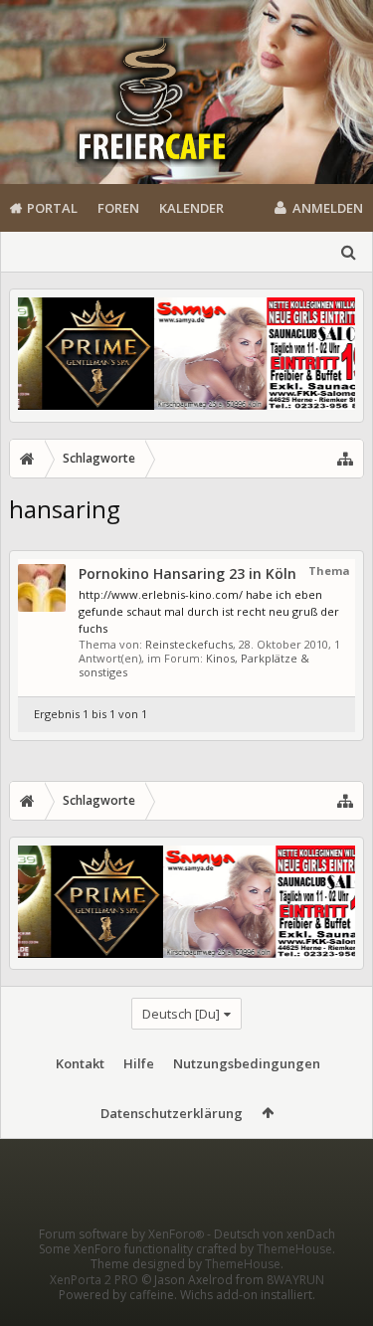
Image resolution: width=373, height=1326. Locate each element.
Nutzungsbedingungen (246, 1063)
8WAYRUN (295, 1279)
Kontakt (80, 1063)
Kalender (191, 208)
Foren (118, 208)
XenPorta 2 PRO (94, 1279)
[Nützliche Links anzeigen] (345, 458)
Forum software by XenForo (121, 1234)
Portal (52, 208)
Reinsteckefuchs (189, 644)
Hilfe (138, 1063)
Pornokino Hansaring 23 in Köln (187, 573)
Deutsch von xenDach (274, 1234)
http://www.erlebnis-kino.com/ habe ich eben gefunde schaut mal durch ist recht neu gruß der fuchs (209, 611)
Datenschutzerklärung (171, 1113)
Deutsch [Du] (181, 1014)
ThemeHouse (294, 1248)
